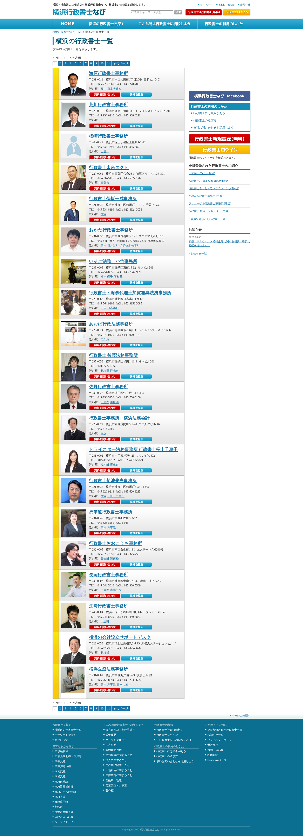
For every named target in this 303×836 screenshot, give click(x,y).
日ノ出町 (113, 245)
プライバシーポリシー (220, 739)
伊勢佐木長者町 (130, 245)
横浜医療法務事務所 (108, 669)
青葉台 (105, 182)
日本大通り (114, 88)
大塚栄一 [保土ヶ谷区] (202, 173)
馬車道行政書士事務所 (110, 511)
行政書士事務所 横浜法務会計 (119, 418)
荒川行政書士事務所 (108, 104)
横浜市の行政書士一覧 (68, 729)
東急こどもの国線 (65, 791)
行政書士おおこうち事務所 (115, 543)
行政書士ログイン (167, 734)
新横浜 (105, 652)
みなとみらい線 (64, 816)
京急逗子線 (61, 801)
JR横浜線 (60, 776)
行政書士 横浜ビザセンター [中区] (209, 211)
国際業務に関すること (119, 775)
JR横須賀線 (61, 751)
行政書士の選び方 (204, 120)
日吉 (103, 308)
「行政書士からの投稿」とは (173, 739)
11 (108, 63)
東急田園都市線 (64, 786)
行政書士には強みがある (209, 113)
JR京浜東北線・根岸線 (68, 756)
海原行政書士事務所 (108, 73)
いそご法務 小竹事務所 (113, 261)
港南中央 (116, 590)
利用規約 (212, 755)
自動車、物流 (114, 780)
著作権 (110, 790)
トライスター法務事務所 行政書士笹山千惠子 (133, 449)
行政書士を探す (91, 30)
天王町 (105, 621)
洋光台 (114, 370)
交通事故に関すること (119, 755)
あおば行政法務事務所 (111, 323)
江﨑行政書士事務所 (108, 605)
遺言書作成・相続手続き (120, 729)
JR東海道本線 (63, 766)
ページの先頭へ (241, 715)
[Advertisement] (219, 63)
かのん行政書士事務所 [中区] (206, 196)
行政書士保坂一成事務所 (113, 198)
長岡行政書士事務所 (108, 574)
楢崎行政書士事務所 (108, 136)
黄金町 (105, 558)
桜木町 (105, 464)
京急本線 (60, 796)
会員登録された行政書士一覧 (208, 219)
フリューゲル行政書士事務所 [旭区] (210, 203)
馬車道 (114, 464)
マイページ (206, 4)
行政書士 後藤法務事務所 (113, 355)
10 (102, 63)
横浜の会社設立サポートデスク (120, 637)
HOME (56, 30)
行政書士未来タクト (109, 167)
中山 (103, 120)
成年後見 (111, 734)
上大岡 (105, 402)
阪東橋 (114, 558)
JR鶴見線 (60, 761)
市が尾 (105, 339)
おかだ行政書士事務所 (111, 229)
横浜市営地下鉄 (64, 812)
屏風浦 (114, 402)
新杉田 (118, 276)
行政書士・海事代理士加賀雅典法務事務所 (130, 292)
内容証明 (111, 744)
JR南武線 (60, 771)
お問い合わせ (226, 4)
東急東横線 (61, 781)
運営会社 (245, 4)
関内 (103, 88)
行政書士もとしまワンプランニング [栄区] (214, 188)
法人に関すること (116, 760)
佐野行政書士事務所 (108, 386)
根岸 (103, 276)
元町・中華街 (115, 496)
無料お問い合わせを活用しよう (213, 127)
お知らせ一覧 (199, 253)
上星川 (105, 151)
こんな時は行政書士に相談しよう (152, 30)
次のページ (121, 63)
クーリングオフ (115, 739)
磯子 (110, 276)
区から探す (61, 739)
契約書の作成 (114, 750)
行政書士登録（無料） (169, 729)
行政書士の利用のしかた (212, 30)
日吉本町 (113, 308)
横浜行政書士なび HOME (67, 31)
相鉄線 (59, 806)
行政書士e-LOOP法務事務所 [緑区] (209, 180)
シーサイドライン (65, 822)
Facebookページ (216, 760)
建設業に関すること (118, 765)
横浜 (103, 214)
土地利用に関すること (119, 770)
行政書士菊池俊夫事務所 (113, 480)
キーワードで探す (65, 734)
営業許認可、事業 (116, 785)
